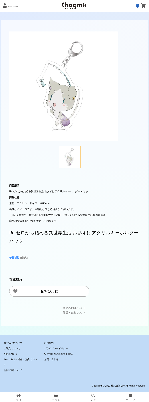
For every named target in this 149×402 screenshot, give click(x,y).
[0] (143, 6)
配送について (11, 354)
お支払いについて (13, 343)
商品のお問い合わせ (74, 308)
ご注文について (12, 348)
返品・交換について (74, 312)
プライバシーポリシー (56, 348)
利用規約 (49, 343)
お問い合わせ (51, 359)
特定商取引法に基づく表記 (58, 354)
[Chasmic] (74, 7)
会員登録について (13, 370)
